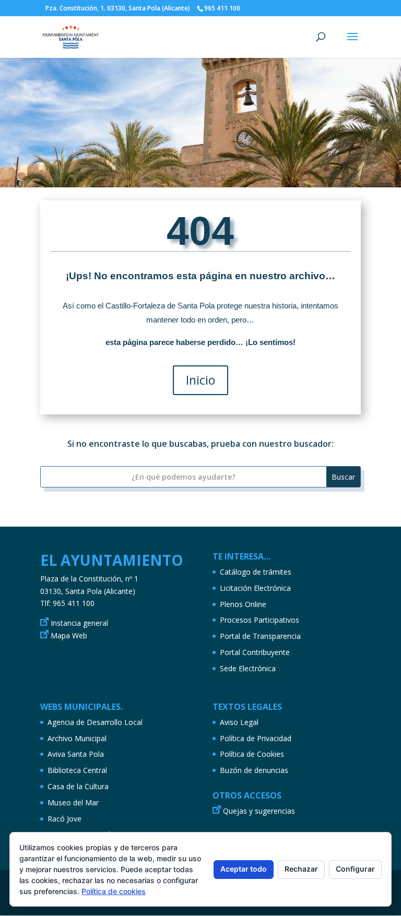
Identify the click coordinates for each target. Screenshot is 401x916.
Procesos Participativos (259, 620)
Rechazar (301, 868)
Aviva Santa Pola (76, 754)
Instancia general (79, 623)
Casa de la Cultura (78, 786)
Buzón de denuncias (254, 770)
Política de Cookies (252, 754)
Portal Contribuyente (255, 652)
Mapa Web (69, 635)
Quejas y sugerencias (259, 811)
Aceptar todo (243, 868)
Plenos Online (243, 604)
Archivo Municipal (77, 738)
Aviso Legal (239, 722)
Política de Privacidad (255, 738)
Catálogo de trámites (255, 572)
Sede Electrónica (248, 668)
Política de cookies (113, 891)
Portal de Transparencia (260, 636)
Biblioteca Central (77, 770)
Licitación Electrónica (255, 588)
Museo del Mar (73, 802)
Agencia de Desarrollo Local (95, 722)
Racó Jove (64, 819)
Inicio (200, 380)
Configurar (355, 868)
